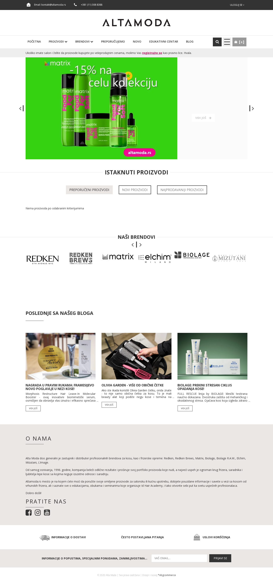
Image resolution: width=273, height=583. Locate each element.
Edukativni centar (163, 41)
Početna (34, 41)
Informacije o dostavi (68, 537)
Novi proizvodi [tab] (135, 190)
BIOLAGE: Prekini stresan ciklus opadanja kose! (204, 387)
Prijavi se (220, 558)
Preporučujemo (113, 41)
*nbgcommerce (167, 575)
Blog (189, 41)
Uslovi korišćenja (216, 537)
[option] (136, 108)
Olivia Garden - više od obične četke (132, 385)
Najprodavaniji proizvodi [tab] (182, 190)
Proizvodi (57, 41)
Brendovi (82, 41)
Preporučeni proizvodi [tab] (89, 190)
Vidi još (33, 408)
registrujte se (152, 53)
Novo (137, 41)
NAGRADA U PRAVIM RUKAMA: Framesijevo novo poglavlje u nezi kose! (60, 387)
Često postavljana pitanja (142, 537)
